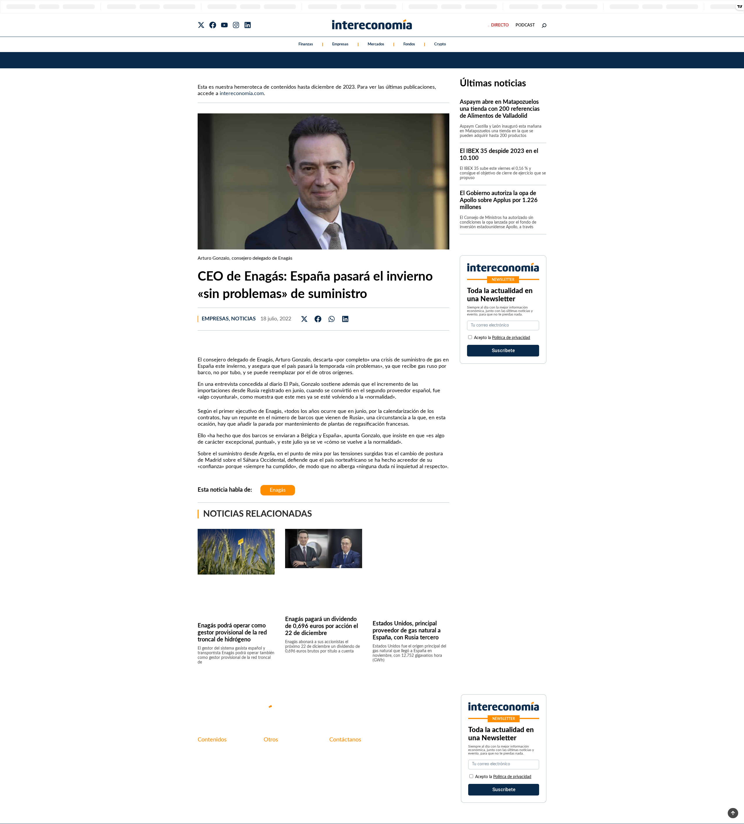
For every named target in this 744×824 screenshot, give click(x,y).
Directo (500, 25)
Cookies (272, 781)
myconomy (209, 752)
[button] (304, 319)
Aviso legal (274, 761)
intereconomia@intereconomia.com (365, 755)
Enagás (278, 490)
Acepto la (502, 338)
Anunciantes (210, 761)
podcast (525, 25)
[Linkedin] (247, 25)
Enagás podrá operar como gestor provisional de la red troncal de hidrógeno (232, 633)
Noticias (243, 319)
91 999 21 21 (342, 764)
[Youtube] (224, 25)
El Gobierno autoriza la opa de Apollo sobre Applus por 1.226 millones (499, 200)
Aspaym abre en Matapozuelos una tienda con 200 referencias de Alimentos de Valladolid (500, 109)
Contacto (273, 752)
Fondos (409, 44)
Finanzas (305, 44)
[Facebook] (212, 25)
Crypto (440, 44)
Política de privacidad (511, 338)
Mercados (376, 44)
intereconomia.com (242, 93)
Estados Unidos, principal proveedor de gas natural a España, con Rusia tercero (407, 631)
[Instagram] (236, 25)
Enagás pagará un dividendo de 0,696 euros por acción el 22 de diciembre (321, 626)
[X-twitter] (201, 25)
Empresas (340, 44)
